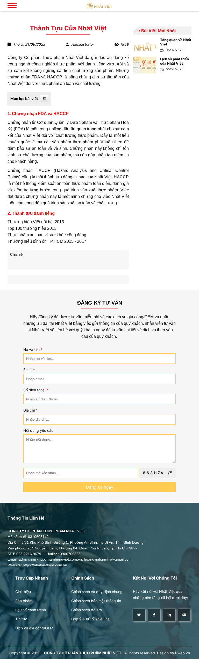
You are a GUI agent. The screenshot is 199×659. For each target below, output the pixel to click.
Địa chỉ (30, 410)
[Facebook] (154, 615)
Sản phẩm (23, 601)
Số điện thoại (35, 390)
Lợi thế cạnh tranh (30, 610)
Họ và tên (32, 349)
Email (29, 370)
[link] (162, 46)
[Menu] (12, 5)
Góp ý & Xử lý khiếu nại (90, 619)
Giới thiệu (23, 591)
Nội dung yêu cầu (38, 430)
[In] (169, 615)
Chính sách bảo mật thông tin (96, 601)
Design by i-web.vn (173, 653)
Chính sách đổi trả (86, 610)
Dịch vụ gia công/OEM (34, 628)
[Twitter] (139, 615)
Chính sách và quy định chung (97, 591)
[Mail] (184, 615)
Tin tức (21, 619)
